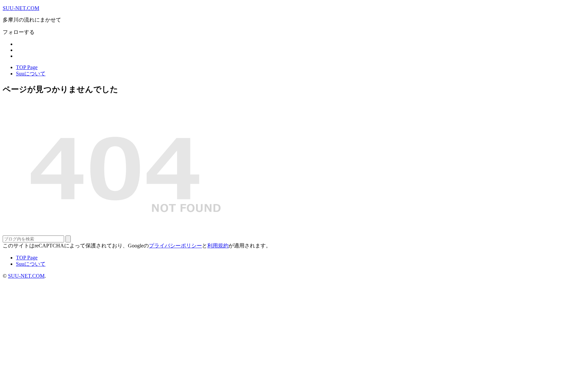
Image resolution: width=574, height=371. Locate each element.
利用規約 (218, 245)
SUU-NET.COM (21, 8)
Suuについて (31, 73)
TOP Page (27, 67)
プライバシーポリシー (175, 245)
